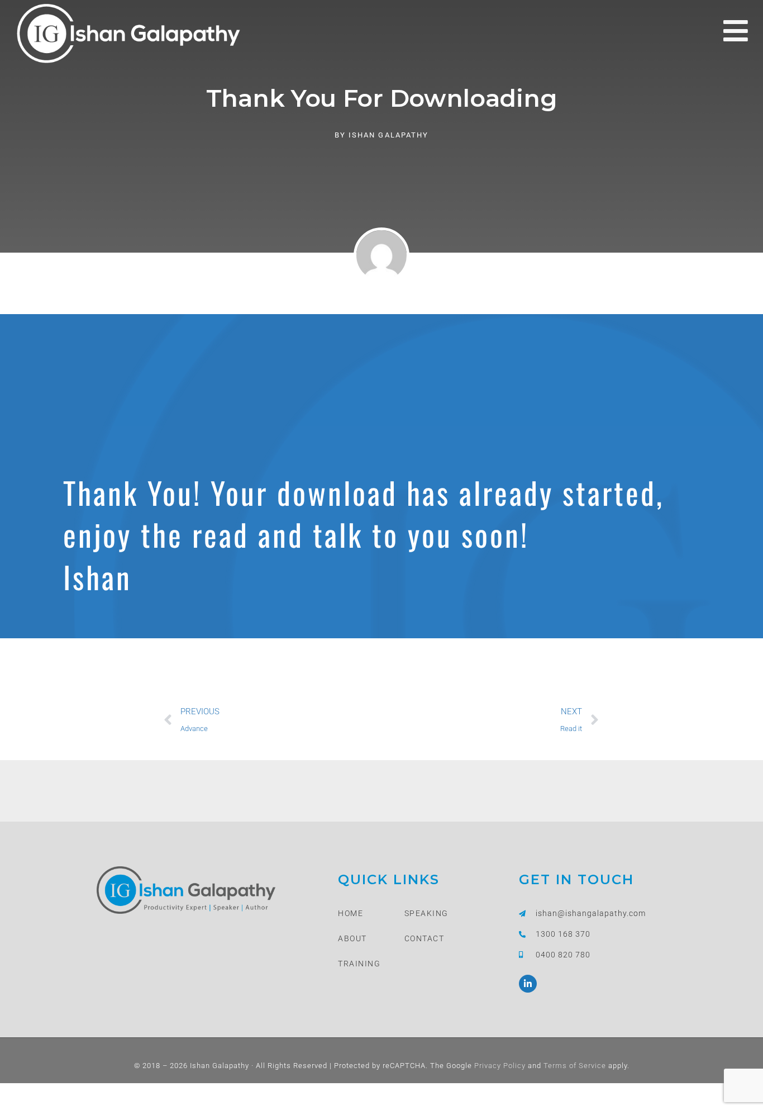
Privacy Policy (499, 1065)
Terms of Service (573, 1065)
